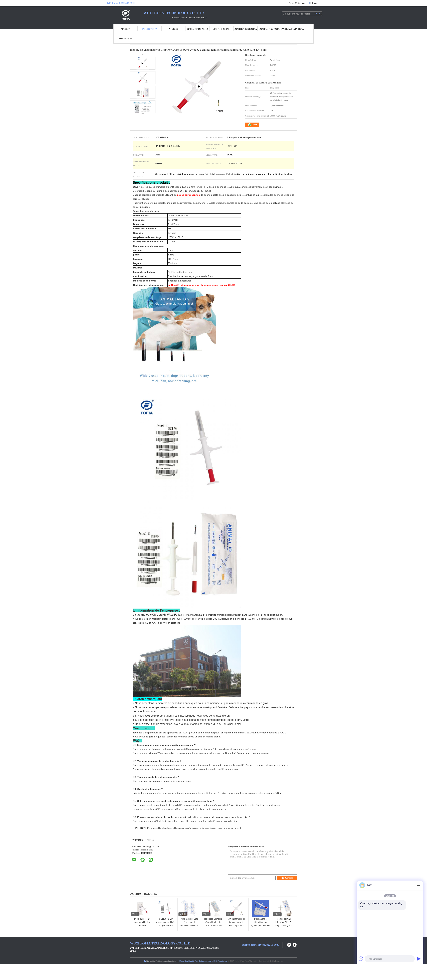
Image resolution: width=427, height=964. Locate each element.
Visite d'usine (221, 29)
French (315, 3)
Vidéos (173, 29)
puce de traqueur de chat (229, 828)
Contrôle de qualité (246, 29)
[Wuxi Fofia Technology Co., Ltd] (125, 15)
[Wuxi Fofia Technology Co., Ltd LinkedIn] (289, 944)
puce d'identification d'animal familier (200, 828)
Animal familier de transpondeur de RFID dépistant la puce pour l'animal (236, 924)
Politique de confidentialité (165, 960)
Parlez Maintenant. (297, 3)
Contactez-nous (269, 29)
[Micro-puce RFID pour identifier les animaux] (142, 908)
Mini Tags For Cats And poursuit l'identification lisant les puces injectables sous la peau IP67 (189, 925)
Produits (148, 29)
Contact (289, 878)
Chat (254, 124)
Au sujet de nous (197, 29)
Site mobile (150, 960)
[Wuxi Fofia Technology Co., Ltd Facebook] (295, 944)
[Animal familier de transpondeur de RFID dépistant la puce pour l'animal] (236, 908)
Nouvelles (125, 38)
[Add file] (361, 958)
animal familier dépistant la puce (167, 828)
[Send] (418, 958)
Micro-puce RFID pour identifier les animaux (142, 922)
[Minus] (419, 885)
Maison (125, 29)
